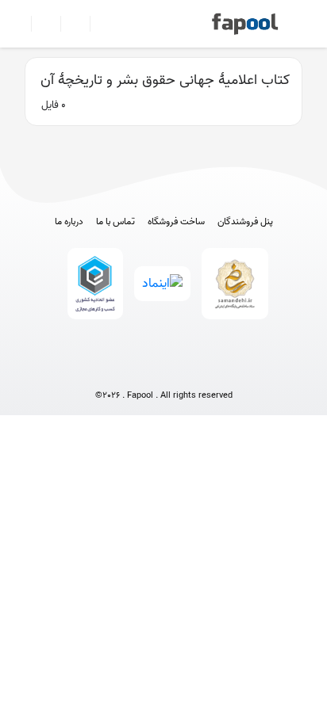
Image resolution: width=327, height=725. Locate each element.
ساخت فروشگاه (176, 222)
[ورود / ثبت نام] (39, 24)
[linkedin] (223, 369)
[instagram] (164, 369)
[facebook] (105, 369)
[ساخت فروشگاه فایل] (68, 24)
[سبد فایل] (18, 24)
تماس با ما (115, 222)
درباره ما (69, 222)
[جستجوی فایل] (98, 24)
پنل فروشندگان (245, 222)
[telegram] (134, 369)
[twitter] (193, 369)
